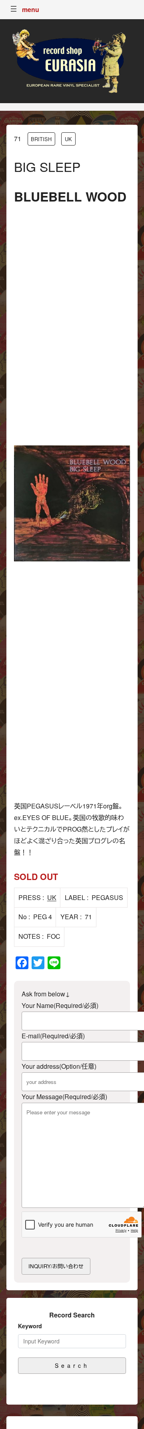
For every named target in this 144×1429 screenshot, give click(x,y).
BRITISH (41, 139)
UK (68, 139)
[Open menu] (13, 9)
